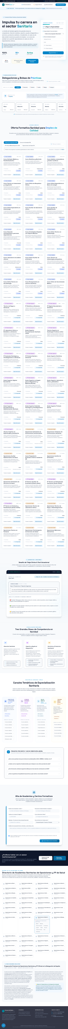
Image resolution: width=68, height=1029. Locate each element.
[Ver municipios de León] (64, 913)
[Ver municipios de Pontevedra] (18, 941)
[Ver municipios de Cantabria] (66, 893)
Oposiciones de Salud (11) (29, 145)
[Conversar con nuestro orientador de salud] (3, 1025)
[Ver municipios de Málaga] (65, 918)
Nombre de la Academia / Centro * (15, 808)
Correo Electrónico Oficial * (40, 814)
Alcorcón (45, 927)
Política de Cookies (39, 1015)
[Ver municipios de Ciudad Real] (34, 898)
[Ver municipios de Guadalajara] (50, 903)
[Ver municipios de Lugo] (32, 918)
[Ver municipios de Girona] (16, 903)
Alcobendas (38, 931)
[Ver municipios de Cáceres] (33, 893)
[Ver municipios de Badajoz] (49, 889)
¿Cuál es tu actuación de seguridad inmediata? (20, 596)
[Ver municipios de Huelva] (16, 908)
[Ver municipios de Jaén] (64, 908)
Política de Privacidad (39, 1012)
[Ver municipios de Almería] (65, 884)
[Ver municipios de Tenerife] (49, 946)
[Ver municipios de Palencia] (65, 936)
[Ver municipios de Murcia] (16, 936)
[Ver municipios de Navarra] (32, 936)
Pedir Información (61, 4)
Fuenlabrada (46, 925)
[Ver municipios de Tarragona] (33, 946)
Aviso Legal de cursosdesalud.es (41, 1013)
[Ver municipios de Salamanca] (34, 941)
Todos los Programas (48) (11, 142)
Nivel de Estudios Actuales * (50, 36)
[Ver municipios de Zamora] (16, 956)
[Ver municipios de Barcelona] (66, 889)
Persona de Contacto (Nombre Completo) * (43, 808)
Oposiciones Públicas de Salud (25, 1015)
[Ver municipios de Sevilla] (64, 941)
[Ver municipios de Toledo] (16, 951)
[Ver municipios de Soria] (15, 946)
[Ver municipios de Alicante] (49, 884)
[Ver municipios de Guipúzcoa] (66, 903)
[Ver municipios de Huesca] (32, 908)
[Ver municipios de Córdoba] (49, 898)
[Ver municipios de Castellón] (17, 898)
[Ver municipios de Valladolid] (49, 951)
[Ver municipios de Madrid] (48, 918)
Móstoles (41, 923)
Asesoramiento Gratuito (32, 61)
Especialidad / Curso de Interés (50, 31)
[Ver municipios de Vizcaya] (65, 951)
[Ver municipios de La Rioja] (32, 913)
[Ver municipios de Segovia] (49, 941)
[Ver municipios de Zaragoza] (33, 956)
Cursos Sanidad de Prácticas (24, 1012)
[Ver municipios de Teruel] (64, 946)
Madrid (37, 923)
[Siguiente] (65, 107)
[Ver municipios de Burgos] (16, 893)
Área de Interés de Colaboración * (41, 820)
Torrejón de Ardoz (39, 929)
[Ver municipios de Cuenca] (65, 898)
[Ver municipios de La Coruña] (17, 913)
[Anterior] (2, 107)
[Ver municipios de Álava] (15, 884)
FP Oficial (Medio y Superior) (24, 1013)
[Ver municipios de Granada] (33, 903)
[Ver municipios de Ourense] (49, 936)
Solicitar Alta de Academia (50, 840)
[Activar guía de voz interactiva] (57, 23)
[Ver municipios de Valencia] (33, 951)
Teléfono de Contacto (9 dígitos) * (15, 814)
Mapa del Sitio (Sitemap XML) (41, 1016)
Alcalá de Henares (39, 925)
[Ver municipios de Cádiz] (48, 893)
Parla (44, 929)
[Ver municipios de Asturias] (16, 889)
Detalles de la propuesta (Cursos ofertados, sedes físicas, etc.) (21, 825)
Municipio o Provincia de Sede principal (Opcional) (18, 820)
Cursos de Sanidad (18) (25, 142)
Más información (17, 174)
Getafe (41, 927)
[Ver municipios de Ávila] (32, 889)
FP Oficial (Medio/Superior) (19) (12, 145)
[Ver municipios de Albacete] (33, 884)
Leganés (37, 927)
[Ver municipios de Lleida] (15, 918)
